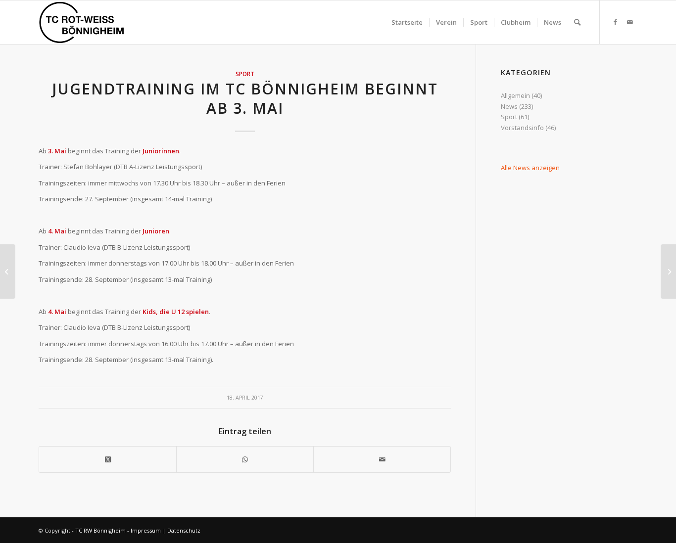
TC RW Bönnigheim (100, 530)
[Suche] (577, 22)
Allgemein (515, 95)
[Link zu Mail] (630, 21)
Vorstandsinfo (522, 127)
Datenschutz (183, 530)
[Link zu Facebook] (615, 21)
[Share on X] (107, 459)
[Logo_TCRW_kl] (82, 22)
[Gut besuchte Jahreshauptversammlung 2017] (7, 271)
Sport (245, 74)
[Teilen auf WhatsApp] (245, 459)
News (509, 106)
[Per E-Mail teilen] (382, 459)
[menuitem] (407, 22)
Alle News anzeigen (530, 167)
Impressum (146, 530)
